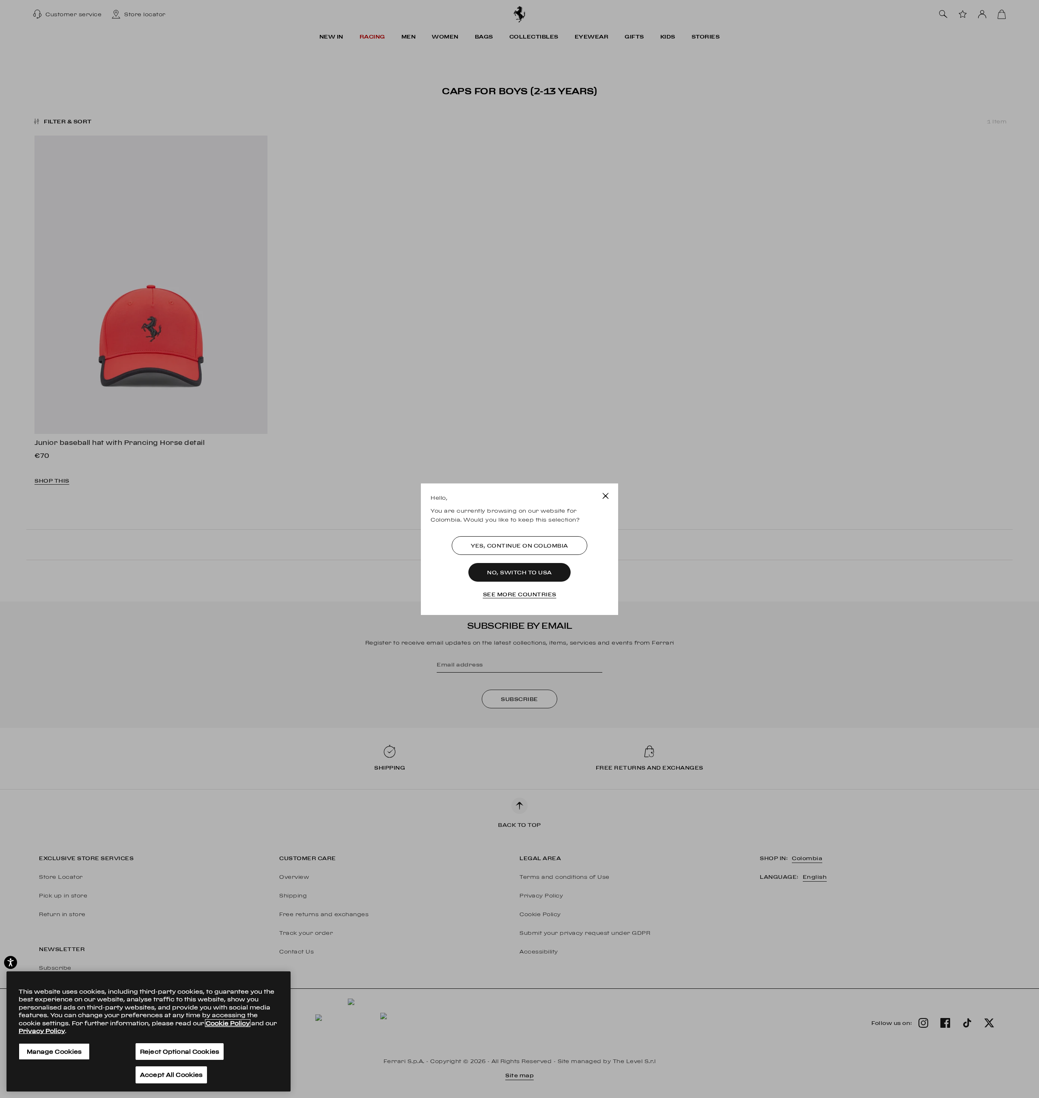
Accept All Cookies (171, 1075)
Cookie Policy (228, 1023)
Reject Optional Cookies (179, 1051)
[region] (148, 1031)
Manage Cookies (54, 1051)
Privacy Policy (42, 1031)
